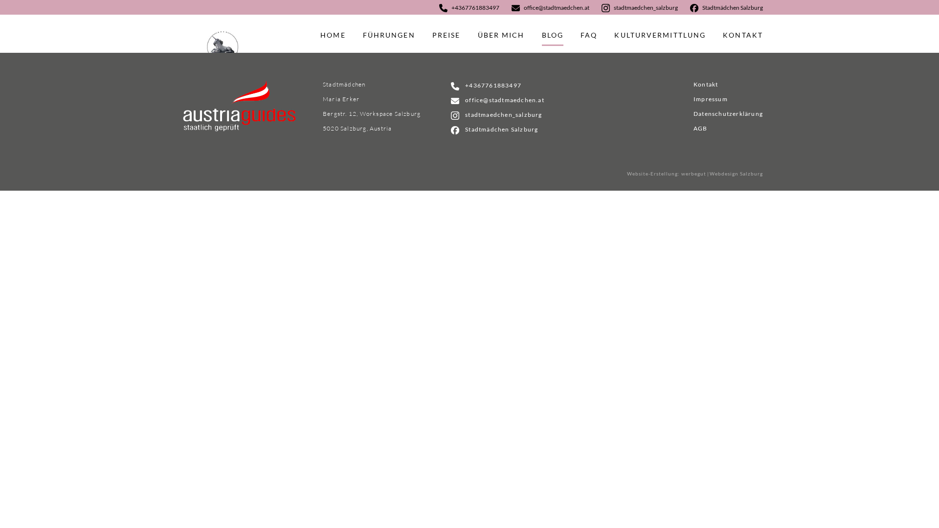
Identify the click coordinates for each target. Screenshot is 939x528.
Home (332, 35)
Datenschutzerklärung (728, 113)
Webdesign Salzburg (736, 173)
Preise (446, 35)
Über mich (501, 35)
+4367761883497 (475, 7)
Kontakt (743, 35)
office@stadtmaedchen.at (556, 7)
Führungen (389, 35)
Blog (552, 35)
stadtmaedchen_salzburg (646, 7)
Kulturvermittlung (660, 35)
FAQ (589, 35)
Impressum (710, 99)
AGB (700, 128)
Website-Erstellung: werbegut (666, 173)
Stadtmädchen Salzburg (732, 7)
